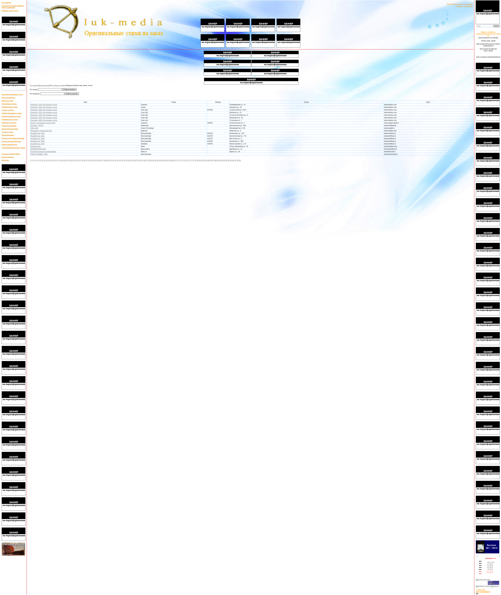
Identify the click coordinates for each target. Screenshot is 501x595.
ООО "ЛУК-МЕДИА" (483, 592)
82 (202, 160)
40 (109, 160)
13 (49, 160)
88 (215, 160)
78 (193, 160)
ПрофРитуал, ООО (37, 133)
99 (240, 160)
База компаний (44, 85)
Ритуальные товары (57, 85)
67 (169, 160)
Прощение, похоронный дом (41, 131)
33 (93, 160)
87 (213, 160)
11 (45, 160)
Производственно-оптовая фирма (43, 152)
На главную (34, 85)
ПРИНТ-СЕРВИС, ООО (39, 154)
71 (178, 160)
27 (80, 160)
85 (209, 160)
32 (91, 160)
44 (118, 160)
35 (98, 160)
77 (191, 160)
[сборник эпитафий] (487, 553)
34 (96, 160)
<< (477, 556)
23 (71, 160)
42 (113, 160)
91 (222, 160)
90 (220, 160)
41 (111, 160)
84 (206, 160)
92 (224, 160)
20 (64, 160)
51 (133, 160)
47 (124, 160)
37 (102, 160)
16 (56, 160)
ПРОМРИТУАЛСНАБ (38, 149)
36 (100, 160)
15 (53, 160)
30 (87, 160)
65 (164, 160)
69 (173, 160)
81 (200, 160)
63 (160, 160)
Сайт (428, 102)
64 (162, 160)
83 (204, 160)
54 (140, 160)
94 (229, 160)
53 (138, 160)
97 (235, 160)
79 (195, 160)
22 (69, 160)
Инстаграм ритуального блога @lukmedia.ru (488, 45)
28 (82, 160)
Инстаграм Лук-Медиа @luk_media (488, 50)
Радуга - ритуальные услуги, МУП (43, 123)
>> (499, 556)
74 (184, 160)
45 (120, 160)
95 (231, 160)
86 (211, 160)
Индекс (218, 102)
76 (189, 160)
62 (158, 160)
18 (60, 160)
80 (198, 160)
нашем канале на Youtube (488, 37)
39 (107, 160)
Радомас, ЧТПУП (37, 125)
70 (175, 160)
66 (167, 160)
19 (62, 160)
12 (47, 160)
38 (104, 160)
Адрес (306, 102)
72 (180, 160)
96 (233, 160)
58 (149, 160)
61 (155, 160)
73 (182, 160)
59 (151, 160)
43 (116, 160)
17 (58, 160)
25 (76, 160)
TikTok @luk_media (488, 41)
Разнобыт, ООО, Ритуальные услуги (44, 105)
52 (135, 160)
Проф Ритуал (36, 146)
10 (42, 160)
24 (73, 160)
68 (171, 160)
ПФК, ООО (34, 128)
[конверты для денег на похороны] (13, 555)
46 (122, 160)
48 (127, 160)
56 (144, 160)
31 (89, 160)
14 (51, 160)
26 (78, 160)
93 (226, 160)
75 (186, 160)
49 (129, 160)
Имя (85, 102)
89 (218, 160)
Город (173, 102)
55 (142, 160)
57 (147, 160)
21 (67, 160)
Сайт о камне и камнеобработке (488, 57)
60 (153, 160)
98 (237, 160)
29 (84, 160)
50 (131, 160)
